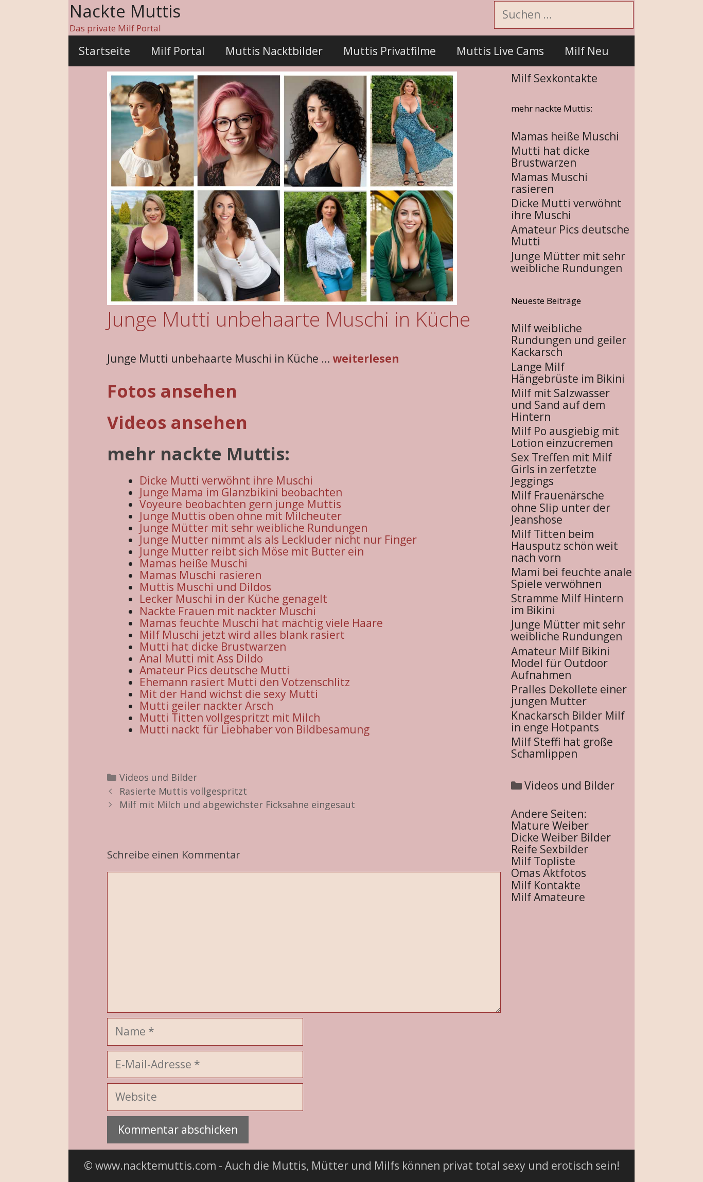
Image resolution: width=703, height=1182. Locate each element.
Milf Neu (587, 51)
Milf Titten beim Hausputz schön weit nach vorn (564, 546)
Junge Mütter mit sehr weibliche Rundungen (568, 630)
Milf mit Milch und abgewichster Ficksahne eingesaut (237, 804)
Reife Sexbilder (549, 849)
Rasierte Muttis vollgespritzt (183, 791)
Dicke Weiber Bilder (561, 837)
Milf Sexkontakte (554, 78)
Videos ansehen (177, 422)
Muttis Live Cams (500, 51)
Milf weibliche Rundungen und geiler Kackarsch (568, 340)
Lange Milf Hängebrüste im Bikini (568, 373)
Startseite (104, 51)
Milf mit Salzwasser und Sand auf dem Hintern (560, 405)
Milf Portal (178, 51)
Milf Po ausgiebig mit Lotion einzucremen (565, 437)
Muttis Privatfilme (389, 51)
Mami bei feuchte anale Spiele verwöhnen (571, 578)
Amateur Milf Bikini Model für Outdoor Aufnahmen (560, 663)
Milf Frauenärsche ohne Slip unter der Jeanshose (560, 507)
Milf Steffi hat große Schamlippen (562, 748)
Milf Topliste (543, 861)
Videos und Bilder (158, 777)
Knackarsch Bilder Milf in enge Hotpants (568, 721)
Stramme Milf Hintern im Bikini (567, 604)
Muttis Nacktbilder (274, 51)
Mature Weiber (550, 825)
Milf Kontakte (546, 885)
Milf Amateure (548, 897)
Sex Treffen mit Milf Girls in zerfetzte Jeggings (561, 469)
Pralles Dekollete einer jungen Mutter (569, 695)
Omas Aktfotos (548, 873)
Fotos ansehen (172, 391)
